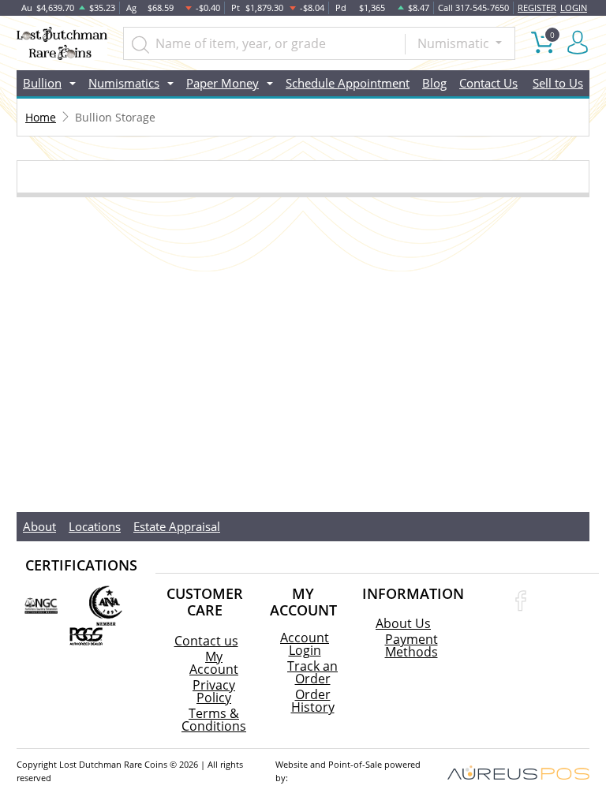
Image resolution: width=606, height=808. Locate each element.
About (39, 526)
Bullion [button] (42, 83)
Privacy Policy (214, 691)
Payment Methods (411, 645)
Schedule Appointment (348, 83)
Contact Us (488, 83)
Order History (313, 701)
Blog (434, 83)
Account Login (304, 644)
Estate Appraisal (176, 526)
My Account (213, 663)
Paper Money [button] (222, 83)
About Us (403, 623)
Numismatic (454, 43)
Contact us (206, 640)
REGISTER (537, 7)
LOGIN (573, 7)
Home (40, 117)
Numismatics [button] (123, 83)
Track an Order (312, 672)
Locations (95, 526)
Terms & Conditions (213, 720)
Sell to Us (558, 83)
